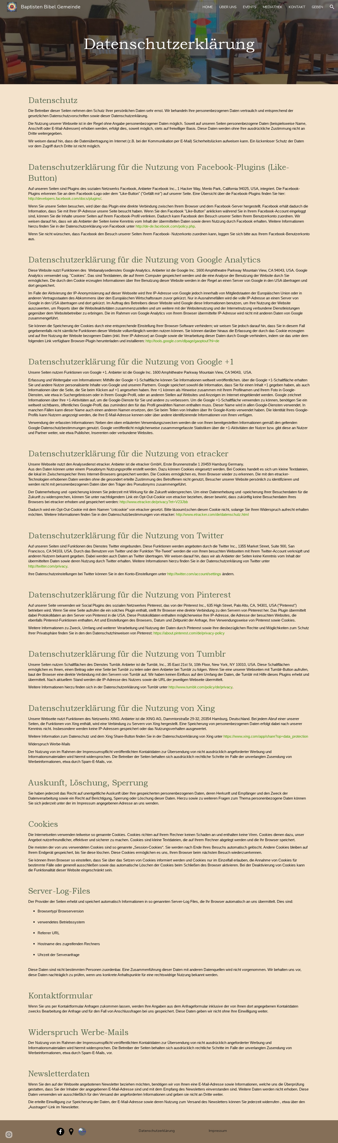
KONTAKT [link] (297, 6)
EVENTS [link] (249, 6)
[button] (332, 7)
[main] (169, 42)
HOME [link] (208, 6)
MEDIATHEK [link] (272, 6)
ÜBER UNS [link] (228, 6)
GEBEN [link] (317, 6)
